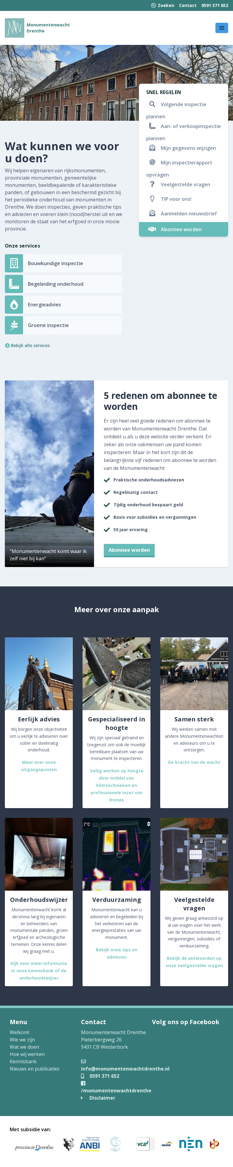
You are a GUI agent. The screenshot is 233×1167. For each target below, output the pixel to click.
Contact (188, 5)
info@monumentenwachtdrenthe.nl (125, 1068)
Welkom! (19, 1032)
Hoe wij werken (27, 1054)
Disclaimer (101, 1097)
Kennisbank (23, 1061)
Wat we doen (24, 1047)
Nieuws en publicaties (34, 1068)
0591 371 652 (214, 5)
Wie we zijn (22, 1039)
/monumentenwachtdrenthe (116, 1090)
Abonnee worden (129, 550)
